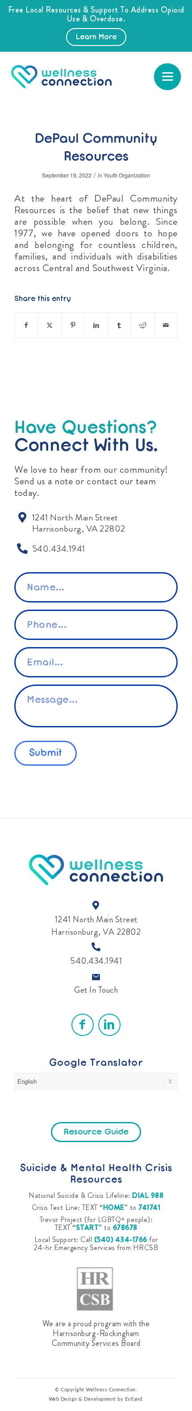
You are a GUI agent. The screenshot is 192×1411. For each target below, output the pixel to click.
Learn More (96, 37)
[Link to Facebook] (82, 1025)
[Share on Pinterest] (73, 325)
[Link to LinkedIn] (109, 1025)
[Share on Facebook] (26, 325)
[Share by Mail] (165, 325)
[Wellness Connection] (78, 76)
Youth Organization (127, 175)
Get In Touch (96, 990)
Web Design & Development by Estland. (96, 1399)
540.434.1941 (96, 961)
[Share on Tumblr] (119, 325)
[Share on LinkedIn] (96, 325)
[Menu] (167, 76)
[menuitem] (167, 76)
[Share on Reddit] (142, 325)
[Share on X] (49, 325)
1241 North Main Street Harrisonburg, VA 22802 (96, 925)
